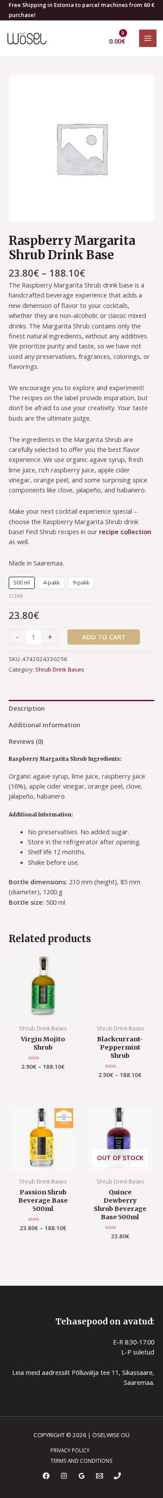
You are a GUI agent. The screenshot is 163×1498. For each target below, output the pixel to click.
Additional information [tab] (44, 724)
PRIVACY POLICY (70, 1450)
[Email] (99, 1475)
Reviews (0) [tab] (26, 741)
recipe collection (125, 531)
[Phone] (117, 1475)
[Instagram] (63, 1475)
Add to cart (104, 636)
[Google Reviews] (81, 1475)
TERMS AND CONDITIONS (81, 1460)
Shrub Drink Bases (59, 669)
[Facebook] (46, 1475)
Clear (16, 595)
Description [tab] (27, 708)
